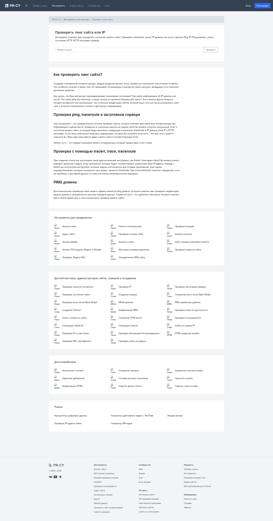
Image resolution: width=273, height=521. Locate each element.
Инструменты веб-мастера (76, 19)
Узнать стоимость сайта (74, 317)
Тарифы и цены (39, 5)
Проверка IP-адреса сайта (68, 423)
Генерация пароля (128, 325)
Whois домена (126, 302)
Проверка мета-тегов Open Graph (79, 302)
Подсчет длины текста (130, 385)
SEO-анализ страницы (104, 473)
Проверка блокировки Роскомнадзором (139, 333)
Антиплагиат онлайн (72, 370)
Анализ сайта (69, 226)
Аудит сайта (68, 233)
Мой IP (97, 499)
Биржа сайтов (76, 5)
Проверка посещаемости (188, 317)
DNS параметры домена (187, 302)
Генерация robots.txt (72, 325)
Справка (187, 503)
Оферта (187, 507)
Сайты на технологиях (149, 511)
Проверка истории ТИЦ (131, 233)
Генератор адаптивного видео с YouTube (132, 415)
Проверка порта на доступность (191, 309)
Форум (142, 473)
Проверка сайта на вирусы (132, 340)
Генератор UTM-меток (130, 317)
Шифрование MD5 (128, 309)
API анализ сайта (147, 494)
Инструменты (58, 5)
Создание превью (128, 294)
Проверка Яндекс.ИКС (73, 257)
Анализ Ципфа (70, 241)
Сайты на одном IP (185, 325)
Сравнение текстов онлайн (189, 370)
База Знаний (144, 481)
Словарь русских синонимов (133, 378)
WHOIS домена (100, 503)
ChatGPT (98, 481)
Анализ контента (183, 233)
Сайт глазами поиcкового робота (192, 241)
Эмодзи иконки (174, 415)
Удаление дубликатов (73, 378)
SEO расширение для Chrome (197, 486)
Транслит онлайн (184, 378)
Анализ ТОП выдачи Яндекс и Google (81, 249)
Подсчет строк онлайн (186, 385)
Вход (248, 5)
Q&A (141, 469)
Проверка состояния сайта (76, 294)
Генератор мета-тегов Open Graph (193, 294)
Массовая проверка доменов (134, 249)
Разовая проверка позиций (106, 477)
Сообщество (94, 5)
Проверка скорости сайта (188, 249)
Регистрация (262, 5)
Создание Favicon (71, 309)
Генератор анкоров (129, 370)
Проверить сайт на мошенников (108, 507)
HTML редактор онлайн (187, 333)
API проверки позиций (149, 498)
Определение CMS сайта (132, 257)
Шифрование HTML (72, 385)
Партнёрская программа (150, 503)
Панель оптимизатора (130, 226)
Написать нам (190, 498)
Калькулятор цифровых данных (70, 415)
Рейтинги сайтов (146, 507)
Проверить (211, 49)
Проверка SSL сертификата (76, 340)
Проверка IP (125, 286)
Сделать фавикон (102, 511)
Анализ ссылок (126, 241)
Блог (107, 5)
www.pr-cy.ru (60, 142)
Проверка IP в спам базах (75, 333)
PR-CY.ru (56, 19)
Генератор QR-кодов (121, 423)
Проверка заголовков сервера (190, 286)
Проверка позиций (184, 226)
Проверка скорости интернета (77, 286)
